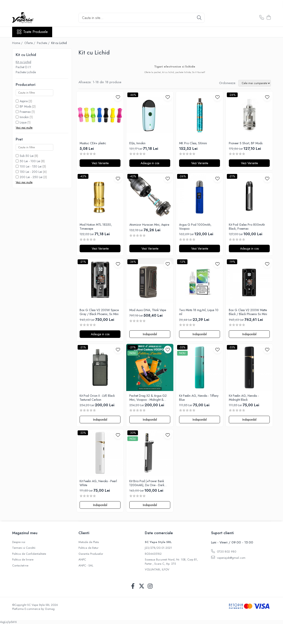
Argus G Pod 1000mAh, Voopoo (195, 227)
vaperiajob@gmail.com (230, 558)
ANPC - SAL (85, 566)
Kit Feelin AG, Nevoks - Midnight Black (244, 398)
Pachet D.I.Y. (23, 67)
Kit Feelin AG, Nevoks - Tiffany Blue (198, 398)
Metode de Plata (88, 542)
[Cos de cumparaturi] (268, 17)
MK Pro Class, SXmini (193, 143)
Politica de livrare (22, 560)
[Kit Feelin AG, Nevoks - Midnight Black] (249, 367)
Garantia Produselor (90, 554)
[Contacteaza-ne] (261, 17)
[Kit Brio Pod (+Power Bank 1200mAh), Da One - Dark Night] (149, 452)
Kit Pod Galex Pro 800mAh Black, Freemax (247, 227)
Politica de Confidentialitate (29, 554)
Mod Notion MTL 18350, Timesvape (96, 227)
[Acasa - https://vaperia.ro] (34, 17)
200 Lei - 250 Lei (31, 177)
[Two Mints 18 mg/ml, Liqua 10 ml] (199, 281)
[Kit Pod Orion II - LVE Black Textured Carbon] (100, 367)
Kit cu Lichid (23, 62)
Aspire (24, 101)
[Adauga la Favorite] (118, 97)
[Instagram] (150, 586)
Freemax (25, 112)
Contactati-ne (20, 566)
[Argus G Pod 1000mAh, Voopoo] (199, 196)
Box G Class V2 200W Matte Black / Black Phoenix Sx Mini (248, 312)
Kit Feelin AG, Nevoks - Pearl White (98, 483)
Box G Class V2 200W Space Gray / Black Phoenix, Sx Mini (99, 312)
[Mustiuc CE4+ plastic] (100, 115)
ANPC (82, 560)
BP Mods (25, 106)
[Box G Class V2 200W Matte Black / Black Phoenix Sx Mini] (249, 281)
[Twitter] (141, 586)
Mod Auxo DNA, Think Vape (147, 310)
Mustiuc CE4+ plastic (93, 143)
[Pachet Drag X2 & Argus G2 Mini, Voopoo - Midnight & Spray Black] (149, 367)
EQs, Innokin (137, 143)
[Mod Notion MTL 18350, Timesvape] (100, 196)
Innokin (24, 117)
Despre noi (18, 542)
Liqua (23, 122)
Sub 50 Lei (27, 156)
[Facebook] (133, 586)
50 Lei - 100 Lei (30, 161)
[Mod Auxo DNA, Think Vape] (149, 281)
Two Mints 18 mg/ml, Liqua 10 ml (198, 312)
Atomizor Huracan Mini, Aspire (149, 225)
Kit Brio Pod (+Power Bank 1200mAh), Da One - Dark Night (146, 483)
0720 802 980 (226, 551)
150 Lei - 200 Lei (31, 171)
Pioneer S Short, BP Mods (245, 143)
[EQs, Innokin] (149, 115)
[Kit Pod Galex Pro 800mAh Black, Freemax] (249, 196)
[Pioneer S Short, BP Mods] (249, 115)
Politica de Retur (88, 548)
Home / (17, 43)
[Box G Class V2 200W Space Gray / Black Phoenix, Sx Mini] (100, 281)
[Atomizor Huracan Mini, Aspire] (149, 196)
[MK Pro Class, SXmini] (199, 115)
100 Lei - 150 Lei (31, 166)
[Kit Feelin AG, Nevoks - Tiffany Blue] (199, 367)
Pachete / (43, 43)
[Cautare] (199, 18)
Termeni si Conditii (23, 548)
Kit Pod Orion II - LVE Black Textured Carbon (97, 398)
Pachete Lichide (26, 72)
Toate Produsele (35, 31)
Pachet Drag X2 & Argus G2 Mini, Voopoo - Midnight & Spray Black (148, 398)
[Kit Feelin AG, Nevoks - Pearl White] (100, 452)
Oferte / (30, 43)
